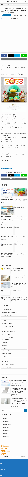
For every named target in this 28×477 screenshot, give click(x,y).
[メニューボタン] (1, 1)
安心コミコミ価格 (7, 353)
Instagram (3, 453)
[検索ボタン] (26, 1)
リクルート (5, 361)
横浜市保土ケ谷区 (7, 424)
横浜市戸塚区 (6, 427)
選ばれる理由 (6, 351)
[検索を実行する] (25, 410)
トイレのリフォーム (7, 323)
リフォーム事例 (6, 334)
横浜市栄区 (5, 433)
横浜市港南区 (6, 421)
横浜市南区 (5, 418)
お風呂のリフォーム (7, 320)
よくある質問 (6, 339)
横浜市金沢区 (6, 436)
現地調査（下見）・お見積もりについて (11, 312)
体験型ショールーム (7, 309)
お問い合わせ (6, 373)
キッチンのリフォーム (8, 326)
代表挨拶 (5, 345)
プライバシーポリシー (8, 367)
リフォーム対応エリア (8, 315)
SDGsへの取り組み (7, 359)
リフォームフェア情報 (8, 337)
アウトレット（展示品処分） (9, 331)
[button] (4, 55)
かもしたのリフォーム (14, 1)
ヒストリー (5, 348)
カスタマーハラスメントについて (10, 364)
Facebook (3, 455)
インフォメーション (6, 15)
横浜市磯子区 (6, 430)
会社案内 (5, 342)
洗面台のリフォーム (7, 329)
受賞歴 (4, 356)
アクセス (5, 370)
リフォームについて (7, 318)
